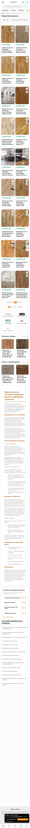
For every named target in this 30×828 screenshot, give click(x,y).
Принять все (22, 819)
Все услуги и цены (8, 617)
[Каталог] (3, 2)
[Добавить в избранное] (12, 27)
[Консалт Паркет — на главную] (13, 2)
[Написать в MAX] (27, 2)
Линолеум (21, 10)
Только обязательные (11, 819)
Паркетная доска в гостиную (19, 19)
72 (21, 302)
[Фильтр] (7, 20)
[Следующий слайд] (27, 336)
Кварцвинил (5, 10)
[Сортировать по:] (4, 19)
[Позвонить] (23, 2)
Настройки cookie (9, 821)
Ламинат (13, 10)
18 (15, 302)
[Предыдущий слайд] (24, 336)
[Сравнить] (12, 30)
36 (18, 302)
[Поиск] (4, 6)
